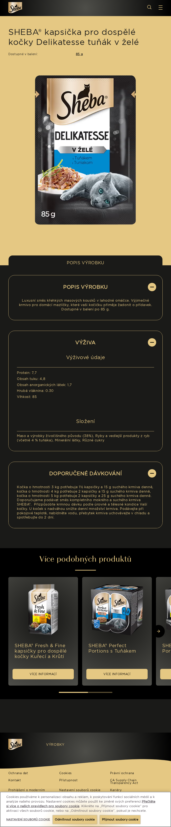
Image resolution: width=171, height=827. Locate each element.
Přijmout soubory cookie (120, 819)
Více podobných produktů (85, 558)
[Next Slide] (158, 631)
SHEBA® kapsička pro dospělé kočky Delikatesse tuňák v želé (73, 37)
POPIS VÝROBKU (85, 262)
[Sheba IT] (23, 744)
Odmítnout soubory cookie (75, 819)
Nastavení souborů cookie (80, 790)
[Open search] (149, 7)
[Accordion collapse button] (152, 287)
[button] (160, 7)
